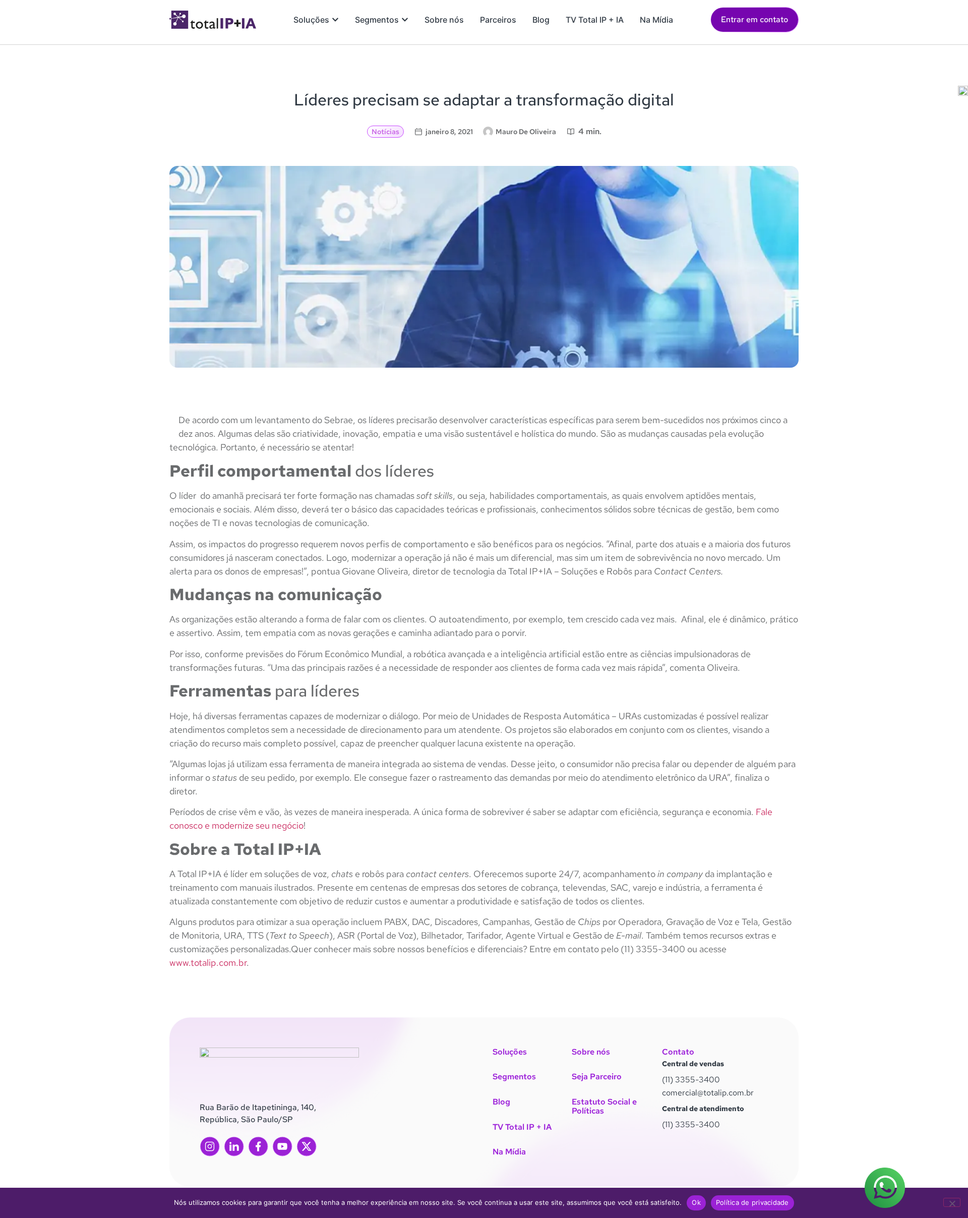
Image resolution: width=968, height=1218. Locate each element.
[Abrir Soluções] (335, 19)
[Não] (951, 1202)
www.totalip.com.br (208, 962)
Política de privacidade (752, 1202)
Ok (696, 1202)
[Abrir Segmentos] (404, 19)
